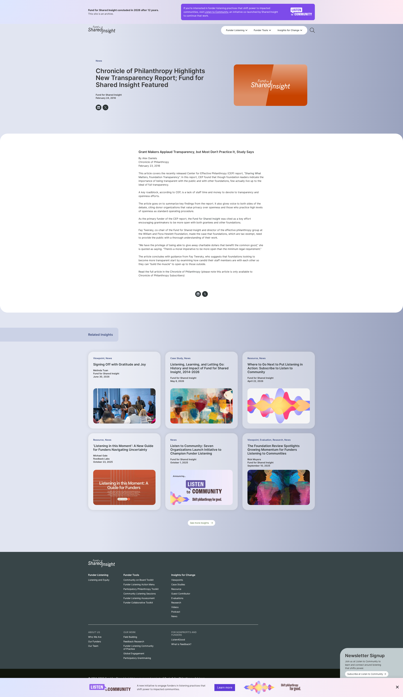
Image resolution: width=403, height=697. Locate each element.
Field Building (130, 637)
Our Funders (94, 641)
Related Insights (100, 335)
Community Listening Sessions (139, 593)
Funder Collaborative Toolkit (138, 602)
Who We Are (94, 637)
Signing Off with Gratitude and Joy (119, 364)
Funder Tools (131, 574)
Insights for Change (183, 574)
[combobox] (264, 21)
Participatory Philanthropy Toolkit (141, 589)
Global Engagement (133, 653)
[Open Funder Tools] (270, 30)
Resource (252, 358)
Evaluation (265, 439)
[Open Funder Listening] (246, 30)
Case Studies (178, 584)
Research (278, 439)
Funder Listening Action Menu (139, 584)
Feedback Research (133, 641)
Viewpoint (98, 358)
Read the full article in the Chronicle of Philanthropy (169, 271)
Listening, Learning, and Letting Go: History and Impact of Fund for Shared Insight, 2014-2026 (199, 368)
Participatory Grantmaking (137, 658)
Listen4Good (178, 639)
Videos (175, 607)
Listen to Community (216, 11)
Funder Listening (98, 574)
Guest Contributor (180, 593)
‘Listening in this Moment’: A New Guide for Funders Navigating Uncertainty (123, 448)
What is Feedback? (181, 644)
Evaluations (177, 598)
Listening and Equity (98, 580)
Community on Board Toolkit (138, 580)
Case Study (176, 358)
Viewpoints (177, 580)
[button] (98, 107)
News (99, 60)
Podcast (175, 611)
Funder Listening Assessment (139, 598)
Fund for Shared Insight (206, 218)
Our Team (93, 646)
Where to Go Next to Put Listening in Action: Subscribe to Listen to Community (275, 368)
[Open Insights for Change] (301, 30)
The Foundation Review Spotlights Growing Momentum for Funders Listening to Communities (273, 449)
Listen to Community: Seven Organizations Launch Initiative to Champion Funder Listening (195, 449)
